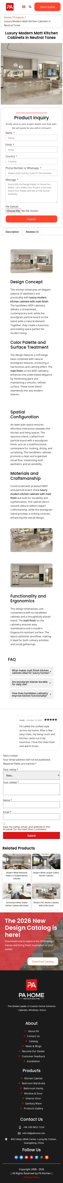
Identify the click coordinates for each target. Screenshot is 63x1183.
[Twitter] (21, 1157)
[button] (24, 7)
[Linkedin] (37, 1157)
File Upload (12, 206)
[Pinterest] (31, 1157)
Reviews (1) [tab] (32, 231)
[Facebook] (16, 1157)
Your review (11, 782)
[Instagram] (42, 1157)
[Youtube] (26, 1157)
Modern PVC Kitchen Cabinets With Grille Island (46, 903)
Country (10, 156)
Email (9, 144)
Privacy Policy (31, 1177)
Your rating (10, 769)
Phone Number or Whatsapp (22, 168)
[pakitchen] (31, 989)
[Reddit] (47, 1157)
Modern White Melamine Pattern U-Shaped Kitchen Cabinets (17, 875)
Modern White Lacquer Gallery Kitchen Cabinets (46, 874)
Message (11, 180)
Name (9, 133)
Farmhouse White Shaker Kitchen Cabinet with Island (16, 903)
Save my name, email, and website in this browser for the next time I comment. (26, 827)
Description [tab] (12, 231)
